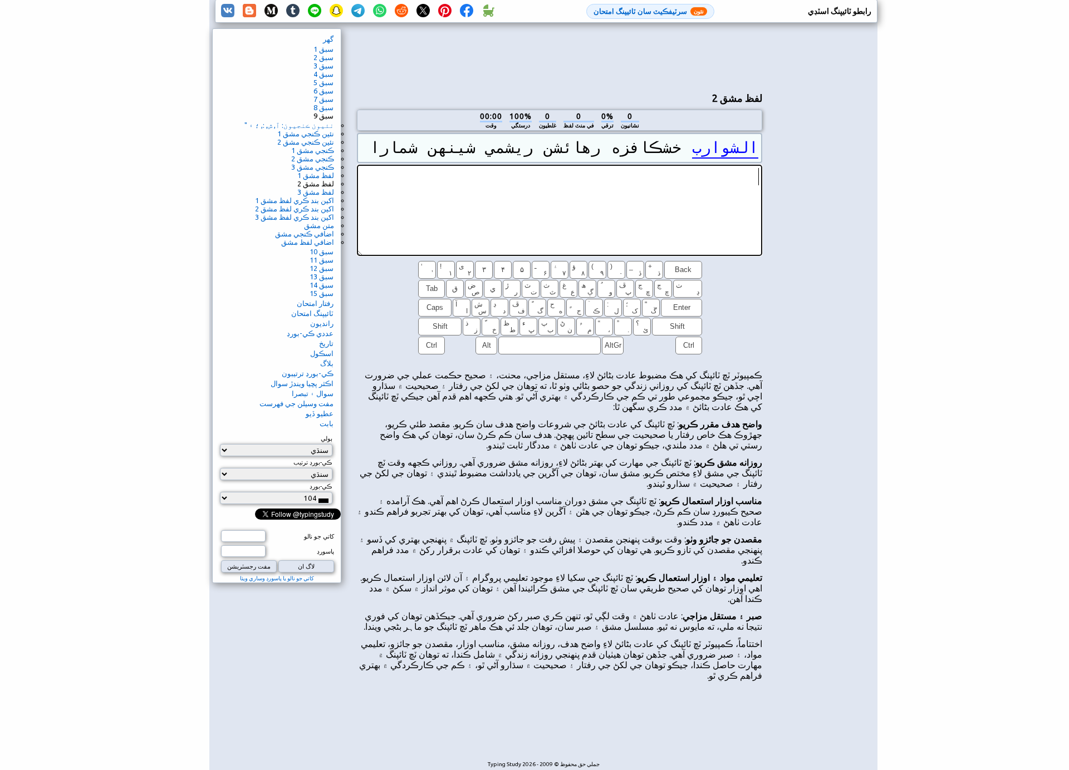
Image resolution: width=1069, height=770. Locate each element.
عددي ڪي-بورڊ (310, 333)
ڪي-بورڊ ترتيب (312, 462)
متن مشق (319, 225)
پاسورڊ (325, 551)
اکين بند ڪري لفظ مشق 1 (294, 200)
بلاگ (327, 363)
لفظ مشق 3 (315, 192)
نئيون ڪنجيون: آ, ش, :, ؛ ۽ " (289, 125)
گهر (328, 39)
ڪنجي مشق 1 (312, 150)
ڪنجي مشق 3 (312, 167)
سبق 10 (322, 251)
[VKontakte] (227, 11)
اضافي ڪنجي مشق (304, 234)
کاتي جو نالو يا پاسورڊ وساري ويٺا (277, 578)
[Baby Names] (488, 11)
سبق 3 (323, 66)
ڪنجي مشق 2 (312, 158)
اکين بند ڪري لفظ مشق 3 (294, 217)
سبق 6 (323, 91)
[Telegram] (358, 11)
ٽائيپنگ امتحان (312, 313)
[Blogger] (249, 11)
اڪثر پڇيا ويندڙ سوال (302, 383)
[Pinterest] (445, 11)
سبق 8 (323, 107)
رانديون (322, 323)
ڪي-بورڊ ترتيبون (308, 373)
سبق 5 (323, 82)
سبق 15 (322, 293)
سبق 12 (322, 268)
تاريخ (326, 343)
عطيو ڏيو (320, 413)
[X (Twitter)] (423, 11)
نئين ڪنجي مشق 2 (305, 142)
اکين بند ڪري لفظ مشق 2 (294, 209)
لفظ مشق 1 (315, 175)
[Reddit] (401, 11)
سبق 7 (323, 99)
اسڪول (322, 353)
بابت (327, 423)
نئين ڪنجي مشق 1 (305, 133)
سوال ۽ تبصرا (313, 393)
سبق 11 (322, 260)
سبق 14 (322, 285)
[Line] (314, 11)
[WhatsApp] (379, 11)
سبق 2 (323, 57)
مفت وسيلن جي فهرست (296, 403)
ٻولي (326, 438)
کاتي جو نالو (319, 536)
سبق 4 (323, 74)
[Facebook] (466, 11)
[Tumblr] (293, 11)
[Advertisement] (559, 56)
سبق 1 (323, 49)
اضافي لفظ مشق (307, 242)
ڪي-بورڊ (321, 486)
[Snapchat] (336, 11)
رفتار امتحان (315, 303)
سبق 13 (322, 276)
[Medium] (271, 11)
